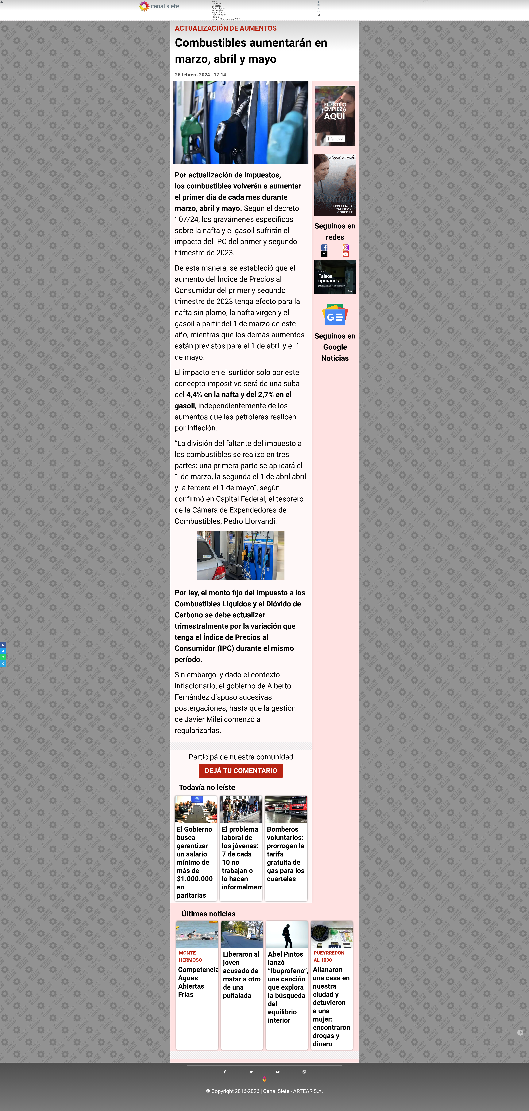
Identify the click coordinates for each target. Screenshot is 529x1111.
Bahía (214, 1)
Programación (219, 14)
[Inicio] (158, 6)
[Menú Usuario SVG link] (1, 2)
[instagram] (345, 247)
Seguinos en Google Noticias (335, 347)
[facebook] (324, 247)
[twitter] (324, 254)
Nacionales (217, 10)
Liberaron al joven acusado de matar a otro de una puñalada (242, 975)
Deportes (216, 5)
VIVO (425, 1)
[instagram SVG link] (318, 5)
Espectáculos (219, 12)
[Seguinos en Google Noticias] (335, 314)
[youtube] (345, 254)
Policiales (216, 3)
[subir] (520, 1032)
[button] (3, 645)
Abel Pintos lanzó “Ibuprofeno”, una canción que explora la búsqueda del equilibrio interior (288, 987)
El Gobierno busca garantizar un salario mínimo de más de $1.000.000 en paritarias (195, 862)
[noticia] (196, 809)
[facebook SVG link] (318, 2)
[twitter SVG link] (318, 8)
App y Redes (218, 8)
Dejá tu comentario (241, 771)
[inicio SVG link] (264, 1079)
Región (215, 16)
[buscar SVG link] (319, 16)
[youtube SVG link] (318, 12)
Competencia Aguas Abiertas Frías (198, 982)
